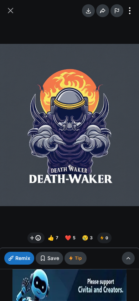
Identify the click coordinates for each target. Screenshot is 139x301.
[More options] (130, 11)
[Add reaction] (36, 238)
